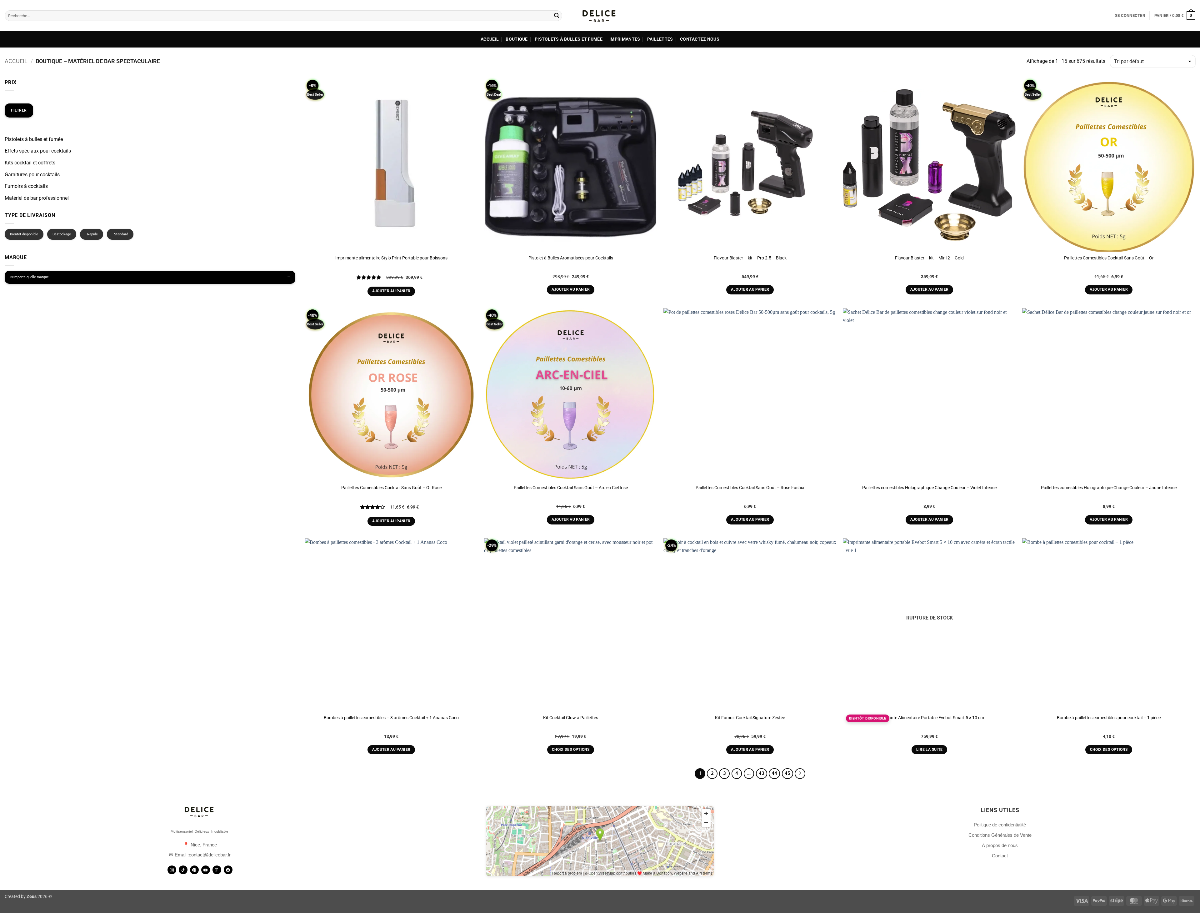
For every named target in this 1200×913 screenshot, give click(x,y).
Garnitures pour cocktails (32, 175)
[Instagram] (172, 869)
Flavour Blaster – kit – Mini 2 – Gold (929, 258)
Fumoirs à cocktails (26, 186)
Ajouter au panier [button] (391, 291)
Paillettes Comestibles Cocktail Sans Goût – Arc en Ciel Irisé (571, 487)
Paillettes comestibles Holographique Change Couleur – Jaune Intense (1109, 487)
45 (787, 773)
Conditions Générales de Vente (1000, 835)
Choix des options (570, 749)
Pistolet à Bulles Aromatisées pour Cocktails (570, 258)
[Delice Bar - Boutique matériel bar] (600, 15)
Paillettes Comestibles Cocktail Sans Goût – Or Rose (391, 487)
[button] (1130, 15)
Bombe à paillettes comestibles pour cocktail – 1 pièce (1109, 717)
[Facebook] (228, 869)
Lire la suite (929, 749)
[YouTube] (205, 869)
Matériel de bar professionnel (37, 198)
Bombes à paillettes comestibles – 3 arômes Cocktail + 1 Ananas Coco (391, 717)
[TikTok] (183, 869)
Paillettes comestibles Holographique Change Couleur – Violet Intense (929, 487)
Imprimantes (624, 39)
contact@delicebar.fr (210, 854)
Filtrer (19, 110)
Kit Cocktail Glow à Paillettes (570, 717)
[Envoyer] (556, 15)
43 (761, 773)
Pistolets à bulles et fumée (568, 39)
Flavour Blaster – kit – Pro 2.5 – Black (750, 258)
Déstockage (61, 234)
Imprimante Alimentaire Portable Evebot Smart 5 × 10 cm (929, 717)
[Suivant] (800, 773)
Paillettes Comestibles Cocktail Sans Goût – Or (1109, 258)
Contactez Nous (699, 39)
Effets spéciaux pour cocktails (38, 151)
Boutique (517, 39)
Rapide (92, 234)
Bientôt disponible (24, 234)
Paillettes (660, 39)
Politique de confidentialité (1000, 824)
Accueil (490, 39)
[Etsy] (216, 869)
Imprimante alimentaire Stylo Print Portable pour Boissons (391, 258)
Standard (121, 234)
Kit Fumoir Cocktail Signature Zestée (750, 717)
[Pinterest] (194, 869)
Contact (1000, 855)
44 (774, 773)
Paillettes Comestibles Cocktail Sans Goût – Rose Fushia (750, 487)
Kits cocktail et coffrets (30, 163)
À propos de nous (1000, 845)
